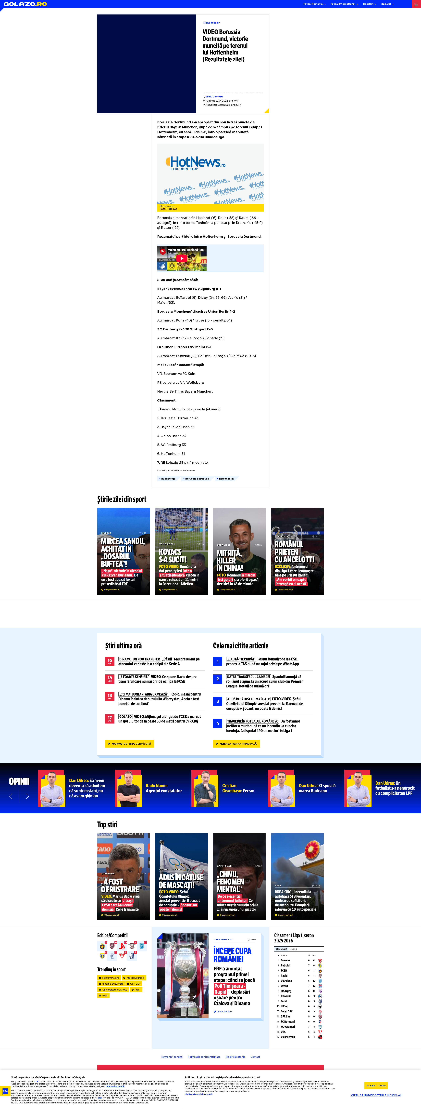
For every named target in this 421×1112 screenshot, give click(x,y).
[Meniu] (416, 4)
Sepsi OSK (287, 1011)
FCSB (284, 970)
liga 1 (137, 989)
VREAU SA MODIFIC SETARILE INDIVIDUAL (376, 1095)
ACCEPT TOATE (376, 1085)
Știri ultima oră (123, 645)
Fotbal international (343, 3)
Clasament (281, 949)
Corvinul (286, 996)
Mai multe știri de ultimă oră (131, 743)
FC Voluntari (288, 1027)
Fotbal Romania (313, 3)
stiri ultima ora (110, 977)
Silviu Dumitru (214, 96)
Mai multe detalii (115, 1086)
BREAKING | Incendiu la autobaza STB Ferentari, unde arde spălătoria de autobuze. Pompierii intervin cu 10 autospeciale (297, 876)
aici (100, 1097)
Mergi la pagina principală (238, 743)
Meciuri (293, 949)
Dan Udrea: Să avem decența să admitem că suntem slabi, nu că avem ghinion (76, 788)
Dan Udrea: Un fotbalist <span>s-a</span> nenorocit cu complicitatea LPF (382, 788)
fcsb (105, 995)
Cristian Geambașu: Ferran (229, 788)
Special (386, 3)
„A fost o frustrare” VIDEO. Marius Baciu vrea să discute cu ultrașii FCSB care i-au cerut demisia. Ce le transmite (123, 876)
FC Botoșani (288, 1021)
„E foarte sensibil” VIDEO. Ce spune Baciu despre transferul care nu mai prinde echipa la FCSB (155, 679)
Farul (284, 1001)
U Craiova (286, 981)
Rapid (284, 976)
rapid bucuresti (135, 977)
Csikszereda (288, 1037)
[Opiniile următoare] (27, 796)
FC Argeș (286, 991)
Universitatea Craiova (114, 989)
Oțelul (284, 986)
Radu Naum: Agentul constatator (153, 788)
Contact (255, 1056)
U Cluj (284, 1006)
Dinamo (285, 960)
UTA (283, 1032)
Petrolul (285, 965)
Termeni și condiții (172, 1056)
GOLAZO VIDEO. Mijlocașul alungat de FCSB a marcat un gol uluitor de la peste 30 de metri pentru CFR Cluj (155, 719)
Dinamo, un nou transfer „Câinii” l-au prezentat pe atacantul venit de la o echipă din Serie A (155, 661)
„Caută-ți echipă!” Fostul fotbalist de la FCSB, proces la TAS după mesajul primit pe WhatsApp (263, 661)
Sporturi (368, 3)
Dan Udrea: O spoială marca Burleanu (306, 788)
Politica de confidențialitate (204, 1056)
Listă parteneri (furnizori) (198, 1094)
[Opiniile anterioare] (11, 796)
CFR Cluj (135, 983)
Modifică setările (235, 1056)
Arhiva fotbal (211, 22)
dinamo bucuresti (112, 983)
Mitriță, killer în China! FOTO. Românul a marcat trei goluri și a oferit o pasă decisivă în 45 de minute (239, 551)
